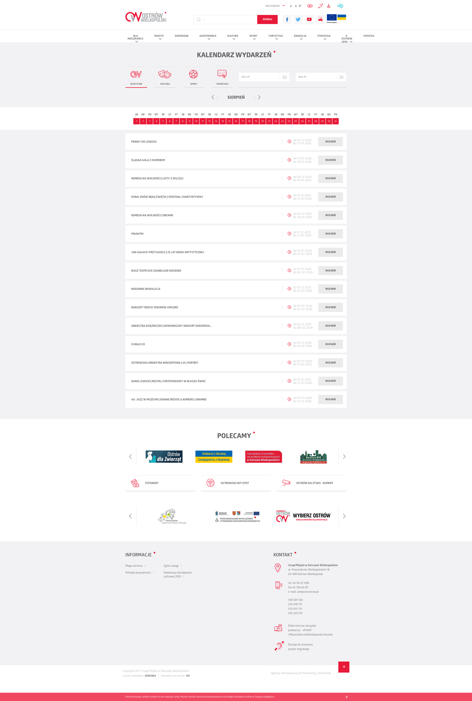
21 (269, 121)
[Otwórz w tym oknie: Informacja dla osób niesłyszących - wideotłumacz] (279, 651)
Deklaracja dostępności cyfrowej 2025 (178, 574)
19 (256, 121)
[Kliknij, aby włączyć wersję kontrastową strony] (310, 6)
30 (329, 121)
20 (262, 121)
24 (289, 121)
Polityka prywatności (138, 573)
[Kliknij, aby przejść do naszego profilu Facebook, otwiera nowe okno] (287, 19)
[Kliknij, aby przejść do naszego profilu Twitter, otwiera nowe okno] (298, 19)
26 (302, 121)
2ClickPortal (324, 673)
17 (243, 121)
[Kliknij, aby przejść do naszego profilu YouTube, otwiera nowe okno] (309, 19)
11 (203, 121)
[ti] (299, 673)
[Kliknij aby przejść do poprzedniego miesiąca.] (213, 97)
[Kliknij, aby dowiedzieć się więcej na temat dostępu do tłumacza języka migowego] (321, 6)
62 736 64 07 (300, 587)
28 (315, 121)
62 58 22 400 (301, 583)
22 (276, 121)
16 (236, 121)
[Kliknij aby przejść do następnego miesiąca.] (259, 97)
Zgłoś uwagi (171, 566)
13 (216, 121)
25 (295, 121)
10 (196, 121)
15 (229, 121)
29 (322, 121)
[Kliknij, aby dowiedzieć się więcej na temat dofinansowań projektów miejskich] (332, 19)
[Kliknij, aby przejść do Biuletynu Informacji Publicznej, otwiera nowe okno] (320, 19)
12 (209, 121)
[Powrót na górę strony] (343, 667)
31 (335, 121)
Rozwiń (330, 142)
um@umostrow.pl (308, 592)
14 (223, 121)
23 (282, 121)
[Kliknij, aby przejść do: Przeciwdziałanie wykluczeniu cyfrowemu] (330, 6)
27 (309, 121)
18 (249, 121)
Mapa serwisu (134, 566)
